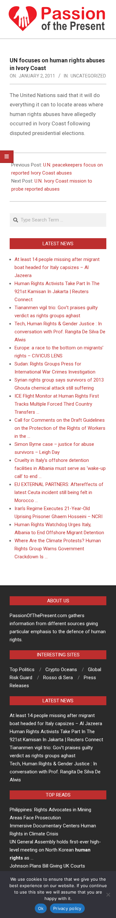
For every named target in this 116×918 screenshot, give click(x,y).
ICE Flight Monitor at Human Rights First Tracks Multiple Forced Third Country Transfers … (57, 404)
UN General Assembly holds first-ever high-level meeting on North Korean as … (55, 850)
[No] (108, 894)
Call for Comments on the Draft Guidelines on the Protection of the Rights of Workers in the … (60, 428)
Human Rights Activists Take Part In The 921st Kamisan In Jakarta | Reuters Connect (57, 291)
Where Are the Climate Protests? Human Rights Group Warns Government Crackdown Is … (58, 549)
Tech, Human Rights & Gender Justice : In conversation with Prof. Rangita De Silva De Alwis (60, 332)
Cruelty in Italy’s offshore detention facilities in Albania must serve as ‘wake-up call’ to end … (60, 468)
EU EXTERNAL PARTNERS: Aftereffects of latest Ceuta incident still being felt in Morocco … (59, 492)
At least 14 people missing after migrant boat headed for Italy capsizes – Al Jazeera (57, 267)
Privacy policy (67, 908)
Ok (41, 908)
